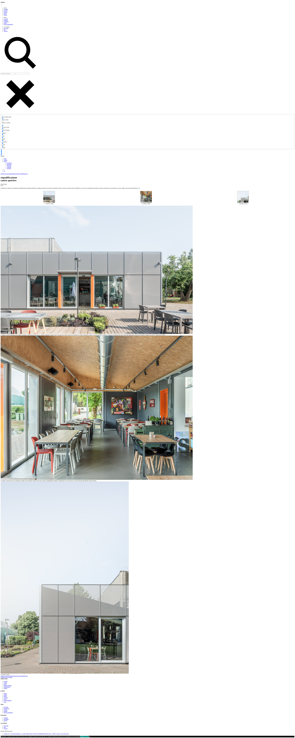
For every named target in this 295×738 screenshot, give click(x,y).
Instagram (9, 164)
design (12, 173)
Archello (9, 168)
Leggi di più (85, 736)
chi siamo (6, 28)
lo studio (6, 9)
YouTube (9, 165)
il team (5, 682)
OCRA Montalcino (8, 24)
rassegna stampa (8, 685)
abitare (2, 173)
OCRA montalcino (8, 712)
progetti (5, 10)
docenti (5, 709)
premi (5, 13)
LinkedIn (9, 167)
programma (6, 708)
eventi (5, 23)
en (4, 171)
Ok (81, 736)
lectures (5, 12)
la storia (5, 681)
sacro (26, 173)
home (5, 158)
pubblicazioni (7, 687)
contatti (5, 160)
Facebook (9, 163)
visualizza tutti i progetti (6, 677)
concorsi (6, 173)
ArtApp (5, 31)
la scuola (6, 19)
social (5, 161)
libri (5, 29)
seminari (6, 20)
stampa (5, 15)
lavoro (15, 173)
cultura (9, 173)
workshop (6, 21)
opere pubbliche (21, 173)
